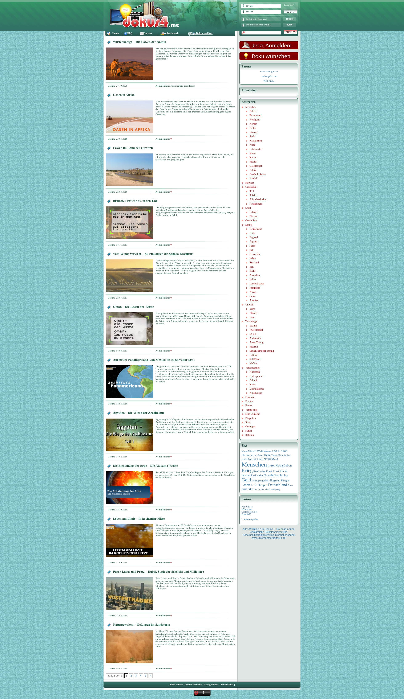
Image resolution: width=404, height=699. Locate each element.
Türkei (253, 271)
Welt (260, 451)
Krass (252, 384)
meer (271, 465)
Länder (248, 224)
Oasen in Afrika (124, 94)
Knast (276, 471)
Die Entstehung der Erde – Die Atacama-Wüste (145, 465)
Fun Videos (247, 506)
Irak (252, 249)
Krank (269, 471)
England (254, 237)
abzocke (264, 489)
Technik (253, 325)
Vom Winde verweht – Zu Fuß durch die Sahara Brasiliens (153, 253)
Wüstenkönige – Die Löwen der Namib (139, 42)
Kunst (253, 153)
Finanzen (249, 397)
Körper (253, 123)
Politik (253, 170)
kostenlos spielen (250, 519)
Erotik (253, 128)
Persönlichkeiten (258, 174)
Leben (288, 465)
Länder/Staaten (257, 283)
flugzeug (275, 480)
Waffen (253, 363)
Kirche (253, 157)
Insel (253, 475)
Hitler (259, 475)
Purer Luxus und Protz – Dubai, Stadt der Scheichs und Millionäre (158, 571)
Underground (256, 376)
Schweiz (249, 182)
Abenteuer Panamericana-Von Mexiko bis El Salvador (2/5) (154, 359)
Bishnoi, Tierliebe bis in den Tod (135, 200)
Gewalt (268, 475)
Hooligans (255, 119)
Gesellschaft (256, 165)
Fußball (253, 212)
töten (260, 455)
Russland (254, 262)
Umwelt (249, 304)
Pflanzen (254, 313)
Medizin (254, 346)
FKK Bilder (269, 81)
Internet (253, 132)
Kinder (283, 471)
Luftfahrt (254, 355)
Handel (253, 178)
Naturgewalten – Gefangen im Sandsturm (141, 624)
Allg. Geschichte (258, 199)
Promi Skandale (193, 684)
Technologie (251, 321)
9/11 (252, 191)
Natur (252, 317)
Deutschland (256, 228)
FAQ (129, 33)
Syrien (248, 430)
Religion (249, 434)
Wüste (244, 451)
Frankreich (255, 287)
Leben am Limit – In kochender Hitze (139, 518)
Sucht (252, 136)
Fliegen (285, 480)
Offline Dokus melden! (200, 33)
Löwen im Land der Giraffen (133, 147)
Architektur (255, 338)
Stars (247, 422)
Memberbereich (170, 33)
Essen (246, 485)
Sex (288, 455)
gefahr (265, 480)
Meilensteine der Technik (262, 350)
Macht (279, 465)
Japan (252, 245)
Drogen (262, 485)
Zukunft (254, 380)
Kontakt (147, 33)
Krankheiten (256, 140)
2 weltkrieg (274, 489)
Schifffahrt (255, 359)
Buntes (248, 405)
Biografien (250, 418)
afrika (257, 489)
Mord (275, 459)
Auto (290, 485)
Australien (255, 275)
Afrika (253, 292)
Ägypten (254, 241)
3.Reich (253, 195)
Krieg (252, 144)
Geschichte (250, 186)
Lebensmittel (256, 149)
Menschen (250, 107)
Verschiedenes (252, 367)
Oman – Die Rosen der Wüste (133, 306)
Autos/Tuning (256, 342)
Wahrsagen (247, 509)
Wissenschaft (256, 329)
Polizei (253, 111)
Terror (274, 455)
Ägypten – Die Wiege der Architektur (138, 412)
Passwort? (289, 5)
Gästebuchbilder (249, 511)
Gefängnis (250, 426)
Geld (246, 479)
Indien (253, 279)
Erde (254, 485)
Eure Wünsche (252, 413)
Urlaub (282, 451)
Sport (248, 207)
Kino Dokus (256, 392)
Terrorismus (256, 115)
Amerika (254, 300)
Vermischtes (251, 409)
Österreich (255, 254)
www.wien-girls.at (269, 71)
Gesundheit (251, 220)
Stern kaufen (176, 684)
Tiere (252, 308)
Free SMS (246, 514)
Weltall (253, 334)
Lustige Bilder (211, 684)
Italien (253, 258)
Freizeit (249, 401)
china (252, 296)
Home (115, 33)
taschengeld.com (269, 76)
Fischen (253, 216)
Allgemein (255, 371)
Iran (252, 266)
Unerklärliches (257, 388)
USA (252, 233)
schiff (244, 459)
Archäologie (256, 203)
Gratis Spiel (227, 684)
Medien (253, 161)
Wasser (267, 451)
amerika (248, 489)
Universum (249, 455)
